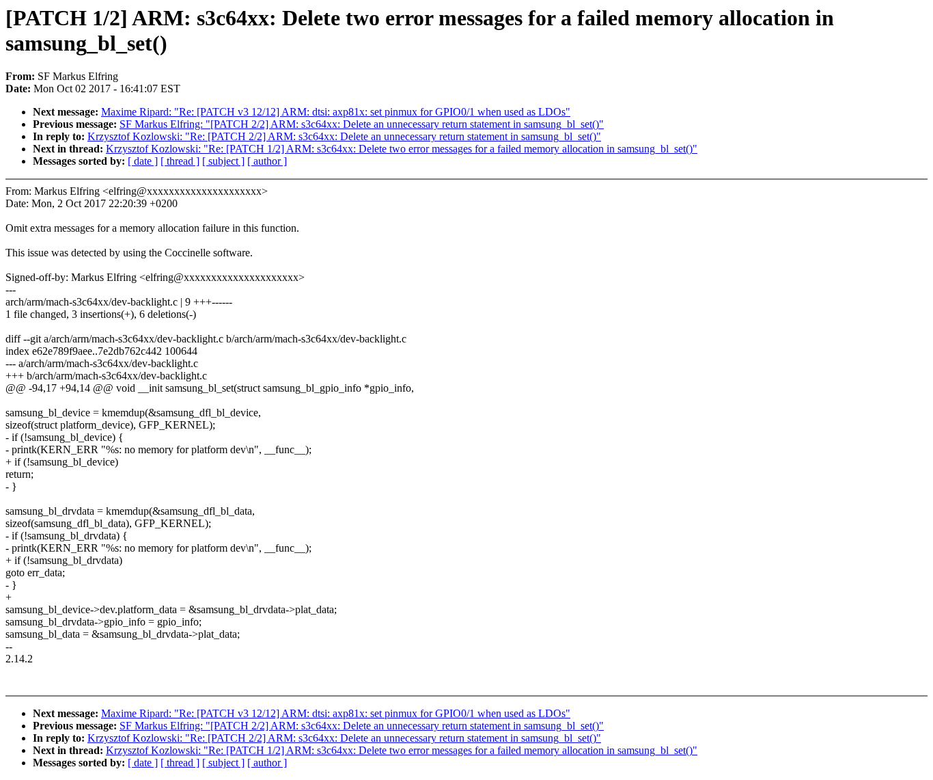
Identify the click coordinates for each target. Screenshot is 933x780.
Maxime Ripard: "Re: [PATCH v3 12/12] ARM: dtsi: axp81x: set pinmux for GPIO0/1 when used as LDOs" (335, 112)
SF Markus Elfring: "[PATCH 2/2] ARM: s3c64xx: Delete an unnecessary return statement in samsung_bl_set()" (362, 124)
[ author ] (267, 161)
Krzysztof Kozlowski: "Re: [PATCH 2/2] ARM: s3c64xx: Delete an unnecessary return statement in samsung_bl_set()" (344, 136)
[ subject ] (223, 161)
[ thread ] (180, 161)
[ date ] (143, 161)
